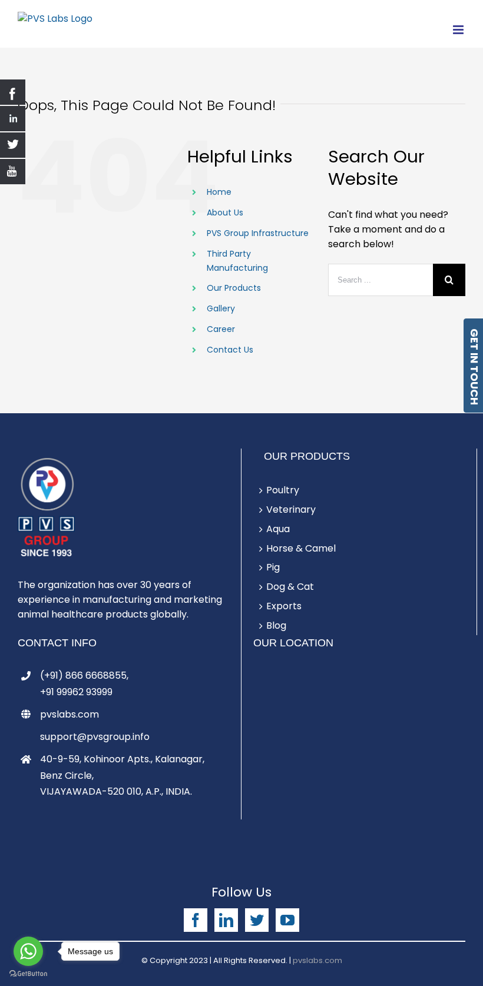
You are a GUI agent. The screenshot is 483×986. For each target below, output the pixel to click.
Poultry (282, 490)
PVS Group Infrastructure (258, 233)
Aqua (278, 529)
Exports (284, 606)
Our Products (234, 288)
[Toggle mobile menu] (459, 30)
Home (219, 192)
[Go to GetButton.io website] (28, 974)
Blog (276, 625)
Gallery (221, 308)
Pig (273, 567)
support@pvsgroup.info (95, 736)
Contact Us (230, 350)
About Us (225, 212)
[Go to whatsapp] (28, 951)
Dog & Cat (290, 586)
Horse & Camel (301, 548)
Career (221, 329)
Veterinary (291, 509)
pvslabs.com (69, 714)
